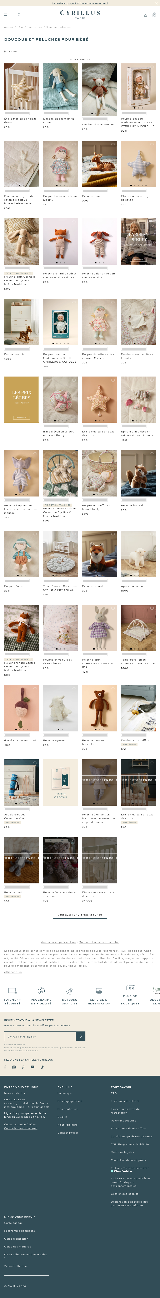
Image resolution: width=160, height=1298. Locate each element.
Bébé (20, 27)
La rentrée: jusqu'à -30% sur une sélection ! (80, 3)
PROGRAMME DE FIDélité (41, 1001)
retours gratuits (70, 1001)
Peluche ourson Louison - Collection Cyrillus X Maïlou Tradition (60, 512)
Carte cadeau (13, 1223)
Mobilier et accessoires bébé (99, 942)
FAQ (114, 1093)
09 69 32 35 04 (15, 1099)
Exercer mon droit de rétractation (125, 1110)
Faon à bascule (14, 354)
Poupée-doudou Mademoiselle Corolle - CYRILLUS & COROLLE (137, 122)
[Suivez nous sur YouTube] (32, 1067)
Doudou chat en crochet (98, 124)
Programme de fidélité (19, 1231)
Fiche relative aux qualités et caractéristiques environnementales (130, 1182)
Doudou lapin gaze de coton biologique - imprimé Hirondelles (19, 199)
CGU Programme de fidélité (130, 1144)
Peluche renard (92, 586)
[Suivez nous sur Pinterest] (23, 1067)
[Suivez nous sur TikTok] (42, 1067)
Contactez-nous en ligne (20, 1128)
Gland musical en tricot (20, 740)
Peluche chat (13, 892)
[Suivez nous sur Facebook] (5, 1067)
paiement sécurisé (12, 1001)
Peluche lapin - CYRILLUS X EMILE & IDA (97, 663)
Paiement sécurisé (123, 1120)
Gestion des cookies (125, 1193)
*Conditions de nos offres (128, 1128)
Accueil (9, 27)
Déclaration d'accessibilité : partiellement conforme (130, 1203)
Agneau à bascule (133, 586)
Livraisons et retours (125, 1101)
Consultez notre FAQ (18, 1124)
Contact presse (68, 1132)
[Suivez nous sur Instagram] (14, 1067)
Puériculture (35, 27)
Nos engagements (70, 1101)
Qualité (63, 1117)
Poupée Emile (13, 586)
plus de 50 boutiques (130, 999)
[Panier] (154, 14)
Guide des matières (17, 1246)
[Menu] (5, 14)
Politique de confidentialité (24, 1050)
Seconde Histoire (16, 1266)
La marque (65, 1093)
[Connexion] (145, 15)
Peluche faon (91, 196)
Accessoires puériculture (58, 942)
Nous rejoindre (68, 1124)
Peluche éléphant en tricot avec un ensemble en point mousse (98, 818)
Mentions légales (122, 1152)
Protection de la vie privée (129, 1160)
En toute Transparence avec (130, 1168)
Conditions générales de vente (131, 1136)
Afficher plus (13, 972)
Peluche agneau (54, 740)
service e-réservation (99, 1001)
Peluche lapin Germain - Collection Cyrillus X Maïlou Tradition (20, 280)
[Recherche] (19, 14)
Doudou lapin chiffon (135, 740)
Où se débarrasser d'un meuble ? (25, 1256)
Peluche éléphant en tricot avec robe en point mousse (21, 509)
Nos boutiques (68, 1109)
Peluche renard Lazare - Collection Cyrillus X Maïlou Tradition (20, 666)
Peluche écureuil (132, 505)
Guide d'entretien (16, 1238)
